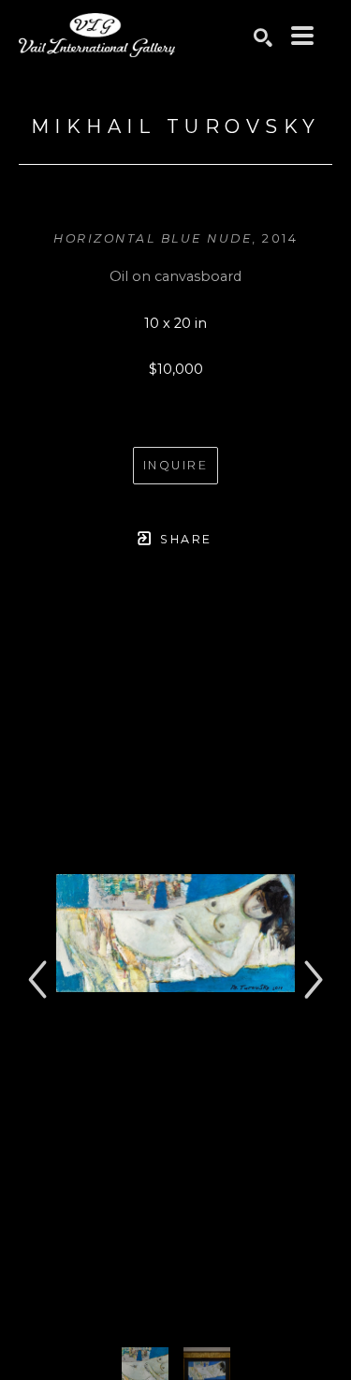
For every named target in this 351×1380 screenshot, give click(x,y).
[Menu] (302, 35)
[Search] (263, 37)
